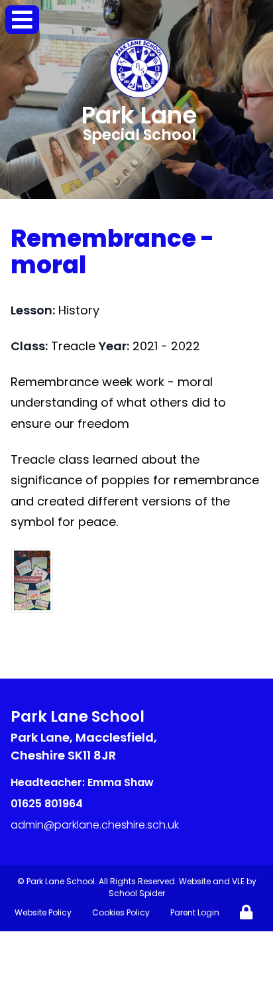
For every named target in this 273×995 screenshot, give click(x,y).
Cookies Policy (121, 912)
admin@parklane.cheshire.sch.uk (95, 824)
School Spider (137, 893)
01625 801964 (47, 803)
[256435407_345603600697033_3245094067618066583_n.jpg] (32, 580)
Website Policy (43, 912)
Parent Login (194, 912)
